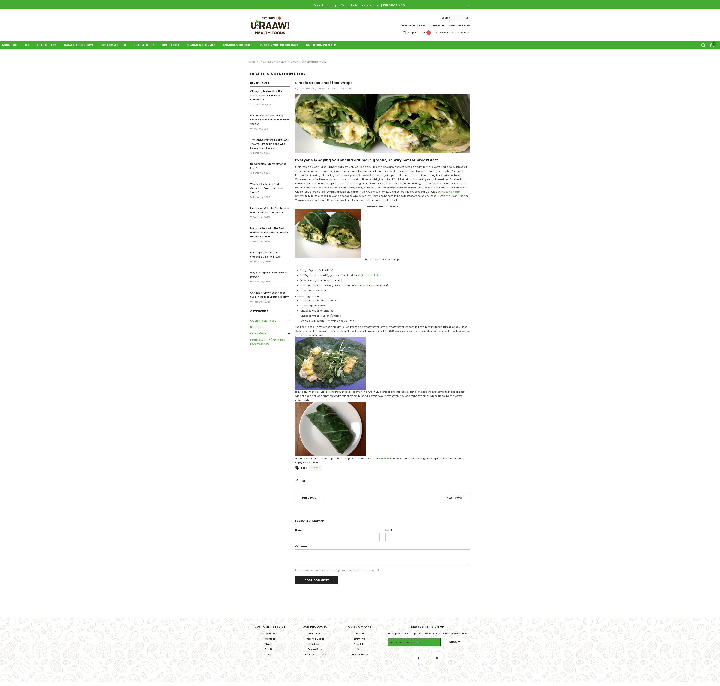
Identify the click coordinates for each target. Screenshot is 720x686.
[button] (270, 333)
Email (388, 530)
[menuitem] (270, 321)
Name (298, 530)
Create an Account (458, 32)
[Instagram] (436, 658)
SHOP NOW (397, 5)
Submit (454, 642)
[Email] (304, 480)
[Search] (455, 18)
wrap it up (384, 458)
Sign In (439, 32)
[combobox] (452, 18)
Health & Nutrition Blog (273, 61)
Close (468, 5)
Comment (301, 546)
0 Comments (343, 88)
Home (251, 61)
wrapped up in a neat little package (365, 175)
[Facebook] (297, 480)
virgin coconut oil (368, 275)
